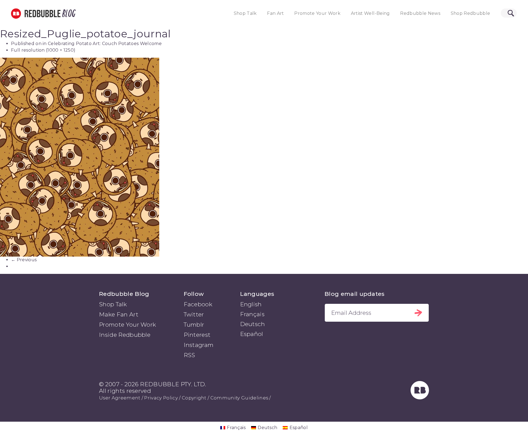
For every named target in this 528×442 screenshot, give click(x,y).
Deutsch (252, 324)
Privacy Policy (161, 398)
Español (251, 333)
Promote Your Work (317, 13)
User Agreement (119, 398)
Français (252, 314)
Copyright (194, 398)
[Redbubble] (420, 397)
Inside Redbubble (124, 334)
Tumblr (194, 324)
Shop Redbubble (470, 13)
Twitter (194, 314)
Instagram (199, 344)
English (251, 304)
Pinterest (197, 334)
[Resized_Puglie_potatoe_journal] (264, 157)
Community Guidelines (239, 398)
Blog (68, 13)
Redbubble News (420, 13)
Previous (24, 259)
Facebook (198, 304)
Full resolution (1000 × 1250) (43, 50)
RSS (189, 355)
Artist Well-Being (370, 13)
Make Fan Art (118, 314)
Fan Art (275, 13)
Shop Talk (245, 13)
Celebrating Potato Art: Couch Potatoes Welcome (105, 43)
